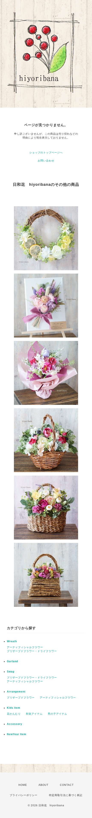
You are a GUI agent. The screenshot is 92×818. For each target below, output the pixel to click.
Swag (10, 671)
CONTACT (67, 784)
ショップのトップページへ (46, 152)
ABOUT (43, 784)
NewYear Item (16, 734)
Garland (12, 661)
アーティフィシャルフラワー (25, 647)
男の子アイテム (57, 713)
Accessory (14, 724)
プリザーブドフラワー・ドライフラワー (32, 651)
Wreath (12, 641)
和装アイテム (34, 713)
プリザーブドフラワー (21, 697)
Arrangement (16, 691)
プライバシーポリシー (23, 795)
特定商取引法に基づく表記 (65, 795)
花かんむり (14, 713)
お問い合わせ (46, 160)
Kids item (13, 707)
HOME (22, 784)
